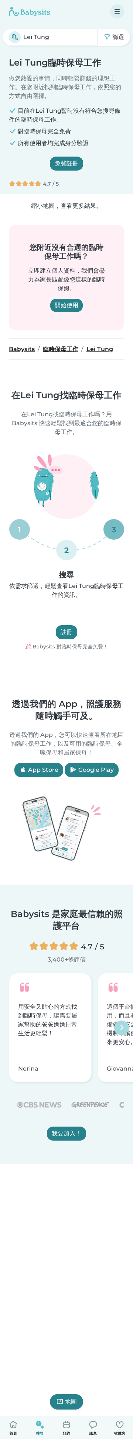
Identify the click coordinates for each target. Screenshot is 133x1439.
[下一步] (121, 1027)
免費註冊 (66, 163)
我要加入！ (66, 1133)
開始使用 (66, 305)
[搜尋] (15, 37)
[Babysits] (29, 11)
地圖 (71, 1401)
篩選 (117, 37)
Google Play (95, 769)
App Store (42, 769)
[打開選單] (117, 11)
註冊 (66, 632)
